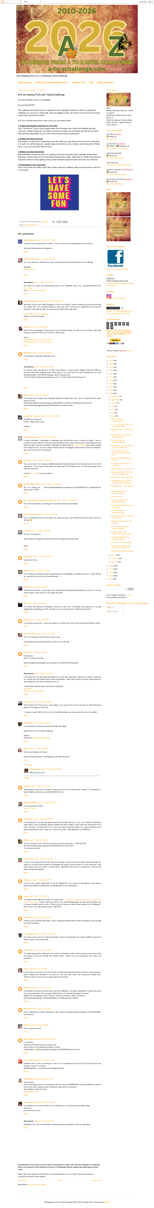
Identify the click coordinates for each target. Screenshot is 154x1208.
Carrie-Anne (28, 859)
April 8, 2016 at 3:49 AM (39, 1025)
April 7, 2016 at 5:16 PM (42, 723)
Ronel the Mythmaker (114, 184)
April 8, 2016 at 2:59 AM (41, 1009)
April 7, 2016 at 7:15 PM (39, 840)
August (114, 403)
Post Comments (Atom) (37, 1184)
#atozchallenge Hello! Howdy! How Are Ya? (122, 517)
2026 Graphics (24, 83)
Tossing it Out (111, 139)
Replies (29, 765)
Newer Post (23, 1180)
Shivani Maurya (30, 1039)
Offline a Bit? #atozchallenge (121, 477)
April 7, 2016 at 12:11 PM (49, 416)
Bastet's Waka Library (32, 484)
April (113, 416)
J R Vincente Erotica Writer (116, 174)
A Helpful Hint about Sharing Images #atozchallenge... (121, 482)
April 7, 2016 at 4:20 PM (38, 652)
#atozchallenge (29, 225)
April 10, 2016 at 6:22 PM (45, 1102)
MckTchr (27, 571)
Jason (26, 896)
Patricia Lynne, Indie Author (34, 691)
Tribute (130, 351)
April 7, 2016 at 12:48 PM (51, 484)
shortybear (28, 556)
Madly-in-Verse (29, 269)
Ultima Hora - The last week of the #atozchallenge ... (122, 446)
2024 (111, 367)
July (113, 406)
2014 (111, 569)
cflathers (27, 786)
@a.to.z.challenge (118, 298)
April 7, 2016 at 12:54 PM (66, 500)
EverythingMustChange (41, 738)
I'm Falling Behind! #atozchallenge (118, 512)
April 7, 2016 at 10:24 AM (41, 353)
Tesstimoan (28, 819)
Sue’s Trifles (28, 288)
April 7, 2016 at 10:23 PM (39, 896)
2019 (111, 384)
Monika (27, 749)
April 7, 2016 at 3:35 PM (46, 634)
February (115, 558)
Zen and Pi (33, 473)
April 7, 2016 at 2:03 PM (40, 571)
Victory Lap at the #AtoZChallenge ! (118, 441)
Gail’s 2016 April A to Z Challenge (36, 314)
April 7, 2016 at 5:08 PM (43, 702)
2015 (111, 566)
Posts (111, 607)
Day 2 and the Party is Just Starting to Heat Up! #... (121, 547)
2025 (111, 364)
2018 (111, 387)
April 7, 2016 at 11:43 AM (39, 395)
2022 (111, 374)
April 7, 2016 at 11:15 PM (41, 950)
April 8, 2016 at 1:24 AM (41, 987)
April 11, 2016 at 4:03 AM (44, 1121)
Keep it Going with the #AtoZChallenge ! (119, 501)
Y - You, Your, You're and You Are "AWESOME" (122, 425)
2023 (111, 370)
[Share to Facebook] (64, 222)
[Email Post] (53, 222)
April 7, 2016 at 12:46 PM (41, 460)
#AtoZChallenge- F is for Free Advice (38, 340)
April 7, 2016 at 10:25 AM (44, 367)
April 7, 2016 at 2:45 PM (37, 603)
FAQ (91, 83)
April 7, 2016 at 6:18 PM (47, 803)
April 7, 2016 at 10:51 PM (41, 917)
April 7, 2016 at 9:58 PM (41, 880)
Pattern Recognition (31, 1092)
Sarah (26, 587)
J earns (129, 595)
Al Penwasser (35, 769)
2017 (111, 390)
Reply (26, 252)
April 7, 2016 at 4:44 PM (43, 673)
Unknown (28, 353)
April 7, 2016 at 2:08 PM (38, 587)
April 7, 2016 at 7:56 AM (46, 259)
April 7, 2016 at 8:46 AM (54, 301)
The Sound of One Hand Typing (118, 165)
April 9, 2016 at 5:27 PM (44, 1079)
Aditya (26, 395)
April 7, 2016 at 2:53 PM (39, 620)
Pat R (26, 652)
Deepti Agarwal (30, 240)
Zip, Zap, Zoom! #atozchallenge (117, 420)
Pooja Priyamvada (31, 514)
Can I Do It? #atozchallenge (121, 542)
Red (25, 603)
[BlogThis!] (60, 222)
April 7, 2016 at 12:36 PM (46, 437)
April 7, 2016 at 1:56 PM (41, 531)
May (113, 413)
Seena (26, 327)
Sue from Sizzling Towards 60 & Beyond (40, 500)
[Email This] (57, 222)
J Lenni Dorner (30, 1060)
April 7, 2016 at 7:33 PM (43, 859)
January (114, 562)
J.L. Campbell (29, 934)
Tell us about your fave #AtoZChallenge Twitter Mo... (120, 453)
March (113, 555)
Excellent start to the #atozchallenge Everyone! (121, 533)
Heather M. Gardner (32, 416)
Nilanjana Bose (30, 259)
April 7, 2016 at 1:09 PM (48, 514)
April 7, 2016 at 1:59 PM (42, 556)
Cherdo (27, 1025)
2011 (111, 579)
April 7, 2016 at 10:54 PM (45, 934)
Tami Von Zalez (30, 634)
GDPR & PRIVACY (105, 83)
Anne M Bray (29, 1079)
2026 (111, 360)
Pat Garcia (28, 723)
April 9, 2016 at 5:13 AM (46, 1060)
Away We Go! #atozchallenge (122, 551)
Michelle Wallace (30, 803)
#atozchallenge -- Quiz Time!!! (122, 469)
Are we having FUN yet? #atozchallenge (120, 527)
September (115, 400)
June (113, 409)
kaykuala (27, 531)
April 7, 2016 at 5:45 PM (39, 749)
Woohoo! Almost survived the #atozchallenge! (122, 436)
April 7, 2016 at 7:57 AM (43, 282)
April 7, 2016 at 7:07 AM (46, 240)
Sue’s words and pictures (36, 290)
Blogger (107, 1202)
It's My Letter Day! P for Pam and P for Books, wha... (122, 473)
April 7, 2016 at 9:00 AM (38, 327)
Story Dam (28, 689)
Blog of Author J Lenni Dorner (117, 148)
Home (60, 1180)
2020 (111, 380)
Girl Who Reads (30, 437)
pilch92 (27, 620)
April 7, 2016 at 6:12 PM (41, 786)
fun (37, 225)
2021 (111, 377)
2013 (111, 572)
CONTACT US (78, 83)
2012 (111, 576)
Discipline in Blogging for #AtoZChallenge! (120, 538)
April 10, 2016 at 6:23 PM (51, 769)
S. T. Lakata (28, 702)
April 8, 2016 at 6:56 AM (46, 1039)
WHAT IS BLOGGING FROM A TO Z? (51, 83)
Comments (113, 611)
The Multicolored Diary (115, 158)
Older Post (97, 1180)
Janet (26, 969)
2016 (111, 393)
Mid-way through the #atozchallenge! (118, 492)
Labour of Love (116, 496)
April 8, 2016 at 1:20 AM (38, 969)
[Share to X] (62, 222)
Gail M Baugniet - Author (34, 301)
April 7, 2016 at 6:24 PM (43, 819)
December (115, 396)
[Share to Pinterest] (66, 222)
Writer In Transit (30, 808)
